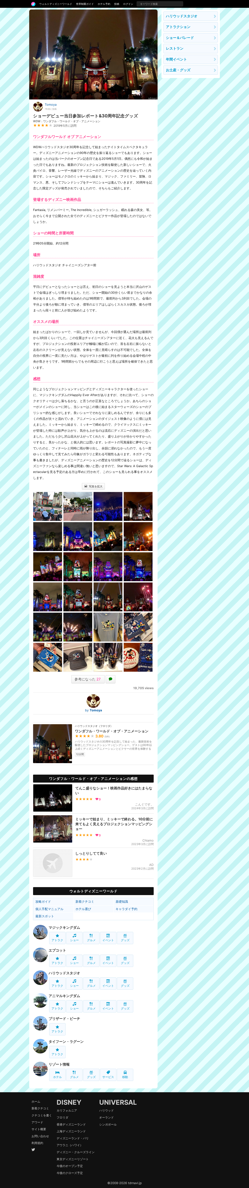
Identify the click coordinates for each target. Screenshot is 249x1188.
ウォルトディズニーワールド (55, 3)
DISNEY (69, 1102)
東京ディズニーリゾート (73, 1159)
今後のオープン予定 (70, 1166)
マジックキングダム (64, 927)
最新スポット (44, 916)
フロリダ (62, 1117)
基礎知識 (122, 901)
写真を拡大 (95, 486)
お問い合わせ (40, 1136)
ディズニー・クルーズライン (76, 1152)
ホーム (36, 1101)
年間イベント (176, 59)
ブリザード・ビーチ (64, 1019)
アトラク (57, 940)
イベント (108, 940)
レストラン (174, 48)
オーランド (106, 1117)
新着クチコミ (84, 901)
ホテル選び (83, 909)
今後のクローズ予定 (70, 1173)
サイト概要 (39, 1129)
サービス (108, 1077)
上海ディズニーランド (71, 1131)
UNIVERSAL (118, 1102)
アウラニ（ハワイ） (70, 1145)
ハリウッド (106, 1110)
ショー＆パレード (180, 38)
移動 (125, 1077)
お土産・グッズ (178, 70)
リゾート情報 (59, 1064)
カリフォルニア (67, 1110)
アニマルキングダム (64, 996)
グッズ (125, 940)
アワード (37, 1122)
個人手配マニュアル (49, 909)
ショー (74, 940)
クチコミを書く (42, 1115)
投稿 (116, 3)
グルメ (91, 940)
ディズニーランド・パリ (73, 1138)
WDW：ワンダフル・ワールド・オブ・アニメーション (66, 121)
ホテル (57, 1077)
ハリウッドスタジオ (64, 973)
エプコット (57, 950)
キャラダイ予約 (126, 909)
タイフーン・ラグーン (66, 1042)
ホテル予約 (104, 3)
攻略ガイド (43, 901)
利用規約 (37, 1143)
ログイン (128, 3)
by (93, 710)
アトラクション (178, 27)
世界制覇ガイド (85, 3)
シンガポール (108, 1124)
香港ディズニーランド (71, 1124)
